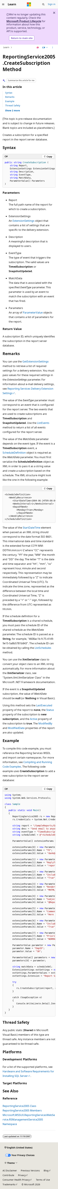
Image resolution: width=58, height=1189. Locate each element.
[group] (29, 173)
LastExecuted (44, 705)
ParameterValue (33, 312)
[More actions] (52, 47)
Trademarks (9, 1184)
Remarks (10, 96)
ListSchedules (43, 648)
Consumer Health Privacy (16, 1179)
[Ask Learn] (37, 47)
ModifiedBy (45, 723)
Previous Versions (30, 1170)
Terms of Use (43, 1179)
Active (33, 719)
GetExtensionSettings (35, 361)
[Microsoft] (29, 4)
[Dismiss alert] (54, 12)
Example (9, 101)
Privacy (22, 1175)
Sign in (51, 4)
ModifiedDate (16, 728)
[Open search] (43, 4)
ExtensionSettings (23, 221)
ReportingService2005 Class (19, 1106)
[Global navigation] (3, 4)
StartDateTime (31, 527)
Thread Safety (12, 105)
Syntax (8, 92)
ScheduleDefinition (14, 452)
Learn (6, 47)
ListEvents (43, 423)
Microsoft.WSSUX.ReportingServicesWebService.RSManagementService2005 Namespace (29, 1119)
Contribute (8, 1175)
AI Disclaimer (10, 1170)
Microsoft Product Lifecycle (23, 21)
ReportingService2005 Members (22, 1110)
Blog (46, 1170)
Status (50, 710)
